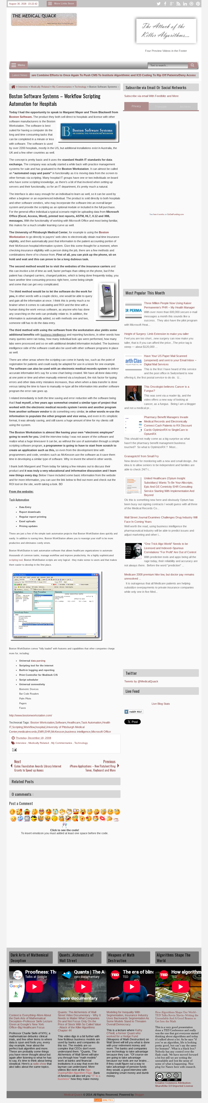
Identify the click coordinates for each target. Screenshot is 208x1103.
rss (178, 3)
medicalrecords (27, 731)
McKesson (57, 731)
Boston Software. (20, 116)
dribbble (191, 3)
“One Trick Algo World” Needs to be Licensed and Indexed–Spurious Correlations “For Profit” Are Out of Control (170, 548)
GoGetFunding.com (175, 214)
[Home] (12, 86)
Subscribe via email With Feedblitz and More (151, 95)
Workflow (29, 727)
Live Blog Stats (161, 703)
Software (60, 722)
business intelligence (78, 731)
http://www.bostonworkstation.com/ (30, 715)
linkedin (185, 3)
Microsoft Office (101, 731)
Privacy (136, 106)
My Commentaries (62, 743)
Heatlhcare (73, 722)
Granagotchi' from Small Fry (141, 456)
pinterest (198, 3)
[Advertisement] (101, 40)
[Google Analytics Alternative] (104, 1101)
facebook (165, 3)
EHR (47, 731)
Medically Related (39, 743)
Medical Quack (73, 1094)
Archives (185, 106)
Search (193, 65)
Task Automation (91, 722)
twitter (158, 3)
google (171, 3)
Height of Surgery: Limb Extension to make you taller (156, 333)
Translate (161, 106)
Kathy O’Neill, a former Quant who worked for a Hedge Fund (124, 1033)
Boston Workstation (42, 722)
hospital (40, 727)
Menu (21, 65)
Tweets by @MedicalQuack (141, 681)
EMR (41, 731)
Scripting (17, 727)
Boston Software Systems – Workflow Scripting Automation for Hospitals (54, 99)
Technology (81, 743)
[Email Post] (14, 750)
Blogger (139, 1094)
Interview (21, 743)
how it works (158, 214)
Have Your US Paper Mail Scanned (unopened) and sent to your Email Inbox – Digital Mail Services (170, 360)
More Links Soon (64, 3)
